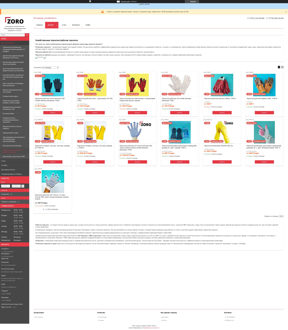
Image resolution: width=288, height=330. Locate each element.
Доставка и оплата (8, 170)
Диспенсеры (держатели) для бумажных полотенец (13, 57)
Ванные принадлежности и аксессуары (12, 91)
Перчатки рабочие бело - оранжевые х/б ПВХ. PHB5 (95, 99)
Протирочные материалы (12, 146)
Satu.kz (154, 326)
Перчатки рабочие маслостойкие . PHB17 (220, 98)
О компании (102, 317)
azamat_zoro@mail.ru (8, 287)
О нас (3, 161)
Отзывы (4, 165)
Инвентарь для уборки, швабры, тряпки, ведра (11, 102)
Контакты (76, 25)
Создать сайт (125, 1)
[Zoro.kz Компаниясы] (15, 20)
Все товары (39, 317)
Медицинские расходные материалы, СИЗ (12, 108)
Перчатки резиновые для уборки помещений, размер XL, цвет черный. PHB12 (179, 147)
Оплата (164, 320)
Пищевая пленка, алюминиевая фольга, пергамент (11, 120)
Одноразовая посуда (10, 133)
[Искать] (27, 35)
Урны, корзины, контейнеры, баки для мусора (13, 84)
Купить (52, 113)
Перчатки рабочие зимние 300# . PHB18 (261, 98)
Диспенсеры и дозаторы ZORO (14, 156)
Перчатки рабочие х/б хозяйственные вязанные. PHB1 (176, 99)
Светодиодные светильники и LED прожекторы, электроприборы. (14, 139)
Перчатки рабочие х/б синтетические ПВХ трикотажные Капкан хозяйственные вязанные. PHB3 (136, 148)
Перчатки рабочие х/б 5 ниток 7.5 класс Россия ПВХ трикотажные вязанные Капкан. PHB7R (52, 197)
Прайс (88, 25)
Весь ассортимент (7, 43)
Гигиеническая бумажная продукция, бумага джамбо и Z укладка (14, 49)
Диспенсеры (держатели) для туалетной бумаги (13, 63)
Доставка (164, 317)
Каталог (51, 25)
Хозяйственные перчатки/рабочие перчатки (12, 151)
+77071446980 (229, 317)
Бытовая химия (8, 113)
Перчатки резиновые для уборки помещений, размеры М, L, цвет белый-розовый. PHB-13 (263, 147)
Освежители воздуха (10, 96)
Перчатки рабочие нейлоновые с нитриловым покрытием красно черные (137, 99)
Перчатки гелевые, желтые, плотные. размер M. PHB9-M (52, 147)
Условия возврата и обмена (11, 174)
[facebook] (39, 57)
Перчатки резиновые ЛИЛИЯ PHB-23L (218, 146)
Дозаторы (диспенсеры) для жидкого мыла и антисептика (13, 70)
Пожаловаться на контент (151, 328)
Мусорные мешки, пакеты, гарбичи (12, 127)
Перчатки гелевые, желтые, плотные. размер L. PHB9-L (94, 147)
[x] (45, 57)
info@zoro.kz (229, 320)
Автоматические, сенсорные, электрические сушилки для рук (13, 77)
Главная (39, 25)
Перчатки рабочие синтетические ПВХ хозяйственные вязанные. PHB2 (50, 99)
